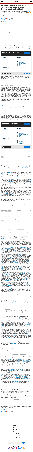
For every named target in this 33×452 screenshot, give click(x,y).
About (14, 435)
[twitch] (9, 448)
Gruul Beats (21, 359)
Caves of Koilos (20, 394)
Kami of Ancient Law (7, 60)
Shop (14, 419)
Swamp (20, 65)
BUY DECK (27, 73)
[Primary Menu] (2, 1)
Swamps (26, 347)
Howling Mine (8, 295)
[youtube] (11, 448)
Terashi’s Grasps (8, 274)
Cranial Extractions (16, 184)
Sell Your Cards (16, 427)
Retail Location (16, 437)
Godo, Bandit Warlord (23, 369)
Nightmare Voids (11, 238)
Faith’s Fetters (15, 251)
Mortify (20, 58)
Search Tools (15, 421)
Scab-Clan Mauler (18, 222)
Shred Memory (10, 172)
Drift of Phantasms (17, 279)
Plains (20, 64)
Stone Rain (14, 198)
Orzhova (2, 403)
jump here (14, 404)
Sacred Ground (23, 190)
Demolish (25, 198)
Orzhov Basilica (21, 62)
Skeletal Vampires (16, 301)
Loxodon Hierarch (14, 375)
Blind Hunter (6, 59)
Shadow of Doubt (21, 142)
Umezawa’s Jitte (7, 169)
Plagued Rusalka (11, 247)
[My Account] (31, 1)
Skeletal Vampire (7, 337)
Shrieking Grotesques (16, 267)
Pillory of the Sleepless (8, 69)
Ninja (10, 359)
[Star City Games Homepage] (16, 1)
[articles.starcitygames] (24, 448)
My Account (15, 429)
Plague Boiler (8, 248)
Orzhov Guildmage (7, 132)
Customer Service (16, 433)
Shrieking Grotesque (23, 247)
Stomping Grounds (10, 224)
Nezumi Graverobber (4, 173)
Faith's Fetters (6, 68)
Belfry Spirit (6, 58)
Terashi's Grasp (21, 143)
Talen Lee (28, 151)
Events (14, 423)
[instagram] (16, 448)
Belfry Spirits (3, 238)
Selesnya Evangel (15, 326)
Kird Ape (7, 221)
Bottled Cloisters (3, 170)
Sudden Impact (28, 313)
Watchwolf (26, 331)
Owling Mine (16, 293)
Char (5, 231)
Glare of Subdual (27, 167)
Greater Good (22, 167)
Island (8, 279)
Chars (12, 231)
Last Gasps (27, 332)
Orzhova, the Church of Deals (23, 63)
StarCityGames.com (7, 185)
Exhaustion (14, 312)
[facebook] (19, 448)
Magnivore (3, 105)
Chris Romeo (3, 409)
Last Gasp (20, 140)
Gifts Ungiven (11, 181)
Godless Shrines (12, 394)
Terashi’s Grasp (10, 170)
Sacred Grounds (17, 386)
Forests (28, 266)
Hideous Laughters (11, 150)
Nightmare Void (21, 141)
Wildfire (6, 105)
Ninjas (23, 360)
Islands (2, 267)
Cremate (22, 176)
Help (14, 431)
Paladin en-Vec (13, 194)
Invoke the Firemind (25, 279)
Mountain (13, 221)
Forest (26, 221)
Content (14, 425)
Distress (2, 204)
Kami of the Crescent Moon (17, 295)
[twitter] (21, 448)
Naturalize (28, 213)
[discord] (14, 448)
